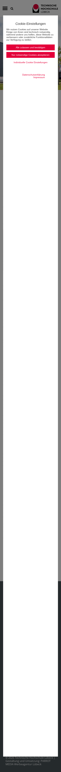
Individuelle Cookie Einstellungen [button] (30, 62)
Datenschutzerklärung (33, 74)
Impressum (39, 77)
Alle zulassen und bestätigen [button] (30, 47)
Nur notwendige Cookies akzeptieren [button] (30, 55)
